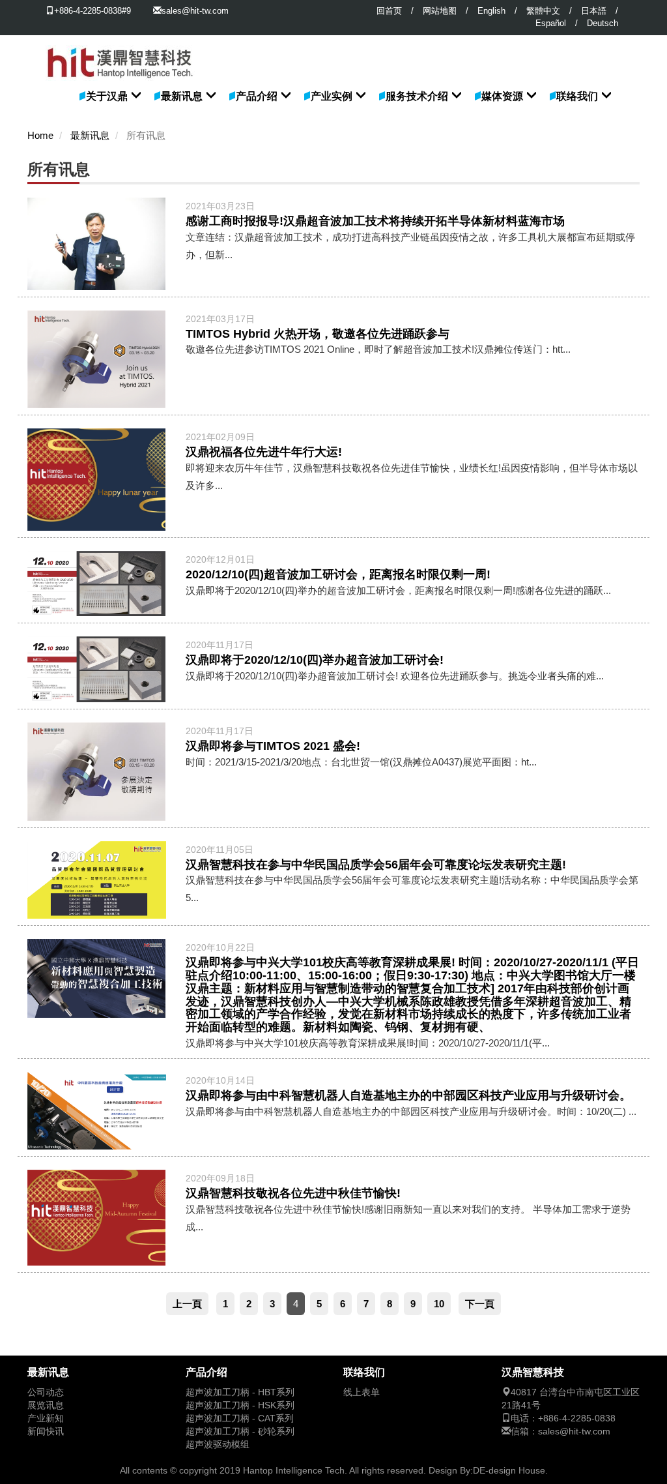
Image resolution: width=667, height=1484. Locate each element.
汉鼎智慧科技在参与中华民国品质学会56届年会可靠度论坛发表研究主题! (376, 864)
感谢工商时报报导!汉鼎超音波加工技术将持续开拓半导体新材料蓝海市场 (375, 221)
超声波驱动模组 (217, 1444)
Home (40, 135)
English (491, 11)
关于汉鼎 (107, 96)
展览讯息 (45, 1405)
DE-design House (509, 1470)
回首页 (389, 11)
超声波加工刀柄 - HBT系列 (240, 1392)
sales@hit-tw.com (195, 11)
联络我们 (577, 96)
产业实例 (331, 96)
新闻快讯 (45, 1431)
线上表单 (361, 1392)
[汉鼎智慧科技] (120, 51)
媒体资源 (502, 96)
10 (439, 1303)
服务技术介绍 (417, 96)
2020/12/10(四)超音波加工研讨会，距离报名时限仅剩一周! (338, 574)
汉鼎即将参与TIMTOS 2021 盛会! (273, 745)
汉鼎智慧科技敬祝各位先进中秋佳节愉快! (293, 1193)
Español (550, 23)
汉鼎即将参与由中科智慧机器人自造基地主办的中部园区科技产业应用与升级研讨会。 (408, 1095)
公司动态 (45, 1392)
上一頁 (187, 1303)
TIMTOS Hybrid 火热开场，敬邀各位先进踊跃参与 (317, 333)
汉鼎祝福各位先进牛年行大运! (264, 451)
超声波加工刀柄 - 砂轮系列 (240, 1431)
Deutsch (602, 23)
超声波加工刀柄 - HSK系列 (240, 1405)
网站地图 (440, 11)
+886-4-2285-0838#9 (92, 11)
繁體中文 (543, 11)
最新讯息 (182, 96)
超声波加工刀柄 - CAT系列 (240, 1418)
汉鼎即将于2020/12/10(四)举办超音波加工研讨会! (315, 659)
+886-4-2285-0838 (577, 1418)
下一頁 (479, 1303)
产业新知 (45, 1418)
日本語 (593, 11)
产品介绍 (256, 96)
